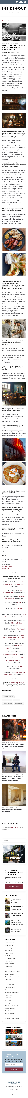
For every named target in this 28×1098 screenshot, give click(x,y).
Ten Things (8, 1000)
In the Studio (9, 979)
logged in (14, 827)
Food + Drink (5, 43)
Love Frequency (9, 984)
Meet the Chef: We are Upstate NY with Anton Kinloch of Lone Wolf (13, 746)
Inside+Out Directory (18, 682)
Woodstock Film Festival (12, 1018)
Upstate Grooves (10, 1008)
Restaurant (18, 703)
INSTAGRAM (7, 566)
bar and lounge (8, 696)
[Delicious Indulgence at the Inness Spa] (14, 805)
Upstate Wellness (14, 807)
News (6, 990)
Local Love (8, 982)
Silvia (20, 666)
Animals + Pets (9, 942)
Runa (19, 602)
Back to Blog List (7, 20)
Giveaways (8, 969)
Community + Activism (11, 948)
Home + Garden (9, 974)
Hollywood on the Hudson (12, 971)
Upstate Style (9, 1011)
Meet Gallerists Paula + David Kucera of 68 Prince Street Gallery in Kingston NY (12, 778)
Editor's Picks (5, 807)
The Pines (20, 629)
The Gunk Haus (16, 623)
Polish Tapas (8, 703)
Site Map (14, 1094)
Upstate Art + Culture (7, 775)
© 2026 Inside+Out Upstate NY (14, 1086)
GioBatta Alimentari (10, 654)
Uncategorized (9, 1003)
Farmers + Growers (10, 958)
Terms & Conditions (14, 1092)
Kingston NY (7, 700)
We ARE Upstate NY (15, 43)
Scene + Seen (9, 995)
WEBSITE (5, 569)
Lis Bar (16, 700)
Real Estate (9, 966)
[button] (8, 1031)
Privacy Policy (14, 1089)
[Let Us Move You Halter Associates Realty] (14, 854)
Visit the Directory (14, 886)
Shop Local (8, 997)
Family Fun (8, 956)
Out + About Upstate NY (12, 992)
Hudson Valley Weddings (12, 976)
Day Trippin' (8, 950)
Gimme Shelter (9, 963)
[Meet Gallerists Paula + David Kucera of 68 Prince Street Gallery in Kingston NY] (14, 773)
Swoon (19, 608)
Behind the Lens (9, 945)
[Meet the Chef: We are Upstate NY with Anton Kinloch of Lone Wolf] (14, 740)
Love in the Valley (10, 987)
